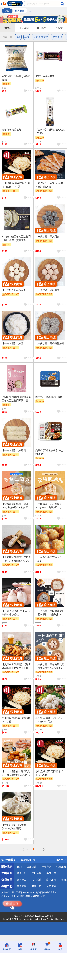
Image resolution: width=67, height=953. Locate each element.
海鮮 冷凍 (57, 37)
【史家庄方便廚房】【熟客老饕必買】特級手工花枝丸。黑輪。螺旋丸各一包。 (16, 666)
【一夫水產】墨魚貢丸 (47, 236)
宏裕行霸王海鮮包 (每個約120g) (16, 77)
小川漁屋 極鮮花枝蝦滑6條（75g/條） (16, 719)
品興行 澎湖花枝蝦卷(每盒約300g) (49, 452)
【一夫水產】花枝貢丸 (14, 290)
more (59, 860)
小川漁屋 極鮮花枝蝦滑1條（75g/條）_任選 (16, 184)
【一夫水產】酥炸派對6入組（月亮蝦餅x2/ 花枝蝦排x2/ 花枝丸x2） (16, 773)
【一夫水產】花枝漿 (13, 343)
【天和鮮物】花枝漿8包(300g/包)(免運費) (14, 826)
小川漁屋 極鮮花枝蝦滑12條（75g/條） (49, 772)
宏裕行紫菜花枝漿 (45, 76)
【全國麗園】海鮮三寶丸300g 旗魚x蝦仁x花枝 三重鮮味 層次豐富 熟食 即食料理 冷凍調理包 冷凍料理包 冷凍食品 (16, 505)
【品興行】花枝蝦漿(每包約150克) (50, 131)
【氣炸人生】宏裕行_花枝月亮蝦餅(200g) (49, 184)
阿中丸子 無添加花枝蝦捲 (49, 396)
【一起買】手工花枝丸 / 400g (48, 558)
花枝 (26, 37)
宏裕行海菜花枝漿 (11, 129)
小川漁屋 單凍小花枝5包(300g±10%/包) (48, 719)
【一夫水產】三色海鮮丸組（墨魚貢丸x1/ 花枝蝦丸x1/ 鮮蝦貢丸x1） (49, 666)
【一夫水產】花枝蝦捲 (14, 450)
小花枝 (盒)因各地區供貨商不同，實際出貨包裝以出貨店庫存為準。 (16, 238)
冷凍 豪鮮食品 (40, 37)
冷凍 (18, 37)
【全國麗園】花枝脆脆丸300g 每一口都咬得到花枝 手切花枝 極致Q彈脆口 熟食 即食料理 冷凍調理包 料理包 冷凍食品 (50, 505)
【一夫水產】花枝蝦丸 (47, 290)
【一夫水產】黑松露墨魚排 (49, 343)
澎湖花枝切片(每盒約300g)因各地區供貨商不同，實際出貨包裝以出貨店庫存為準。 (16, 398)
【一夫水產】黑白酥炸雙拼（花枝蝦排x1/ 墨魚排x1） (49, 612)
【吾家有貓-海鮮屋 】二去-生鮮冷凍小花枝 (16, 612)
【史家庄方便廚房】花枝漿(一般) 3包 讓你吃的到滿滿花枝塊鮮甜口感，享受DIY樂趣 (16, 559)
